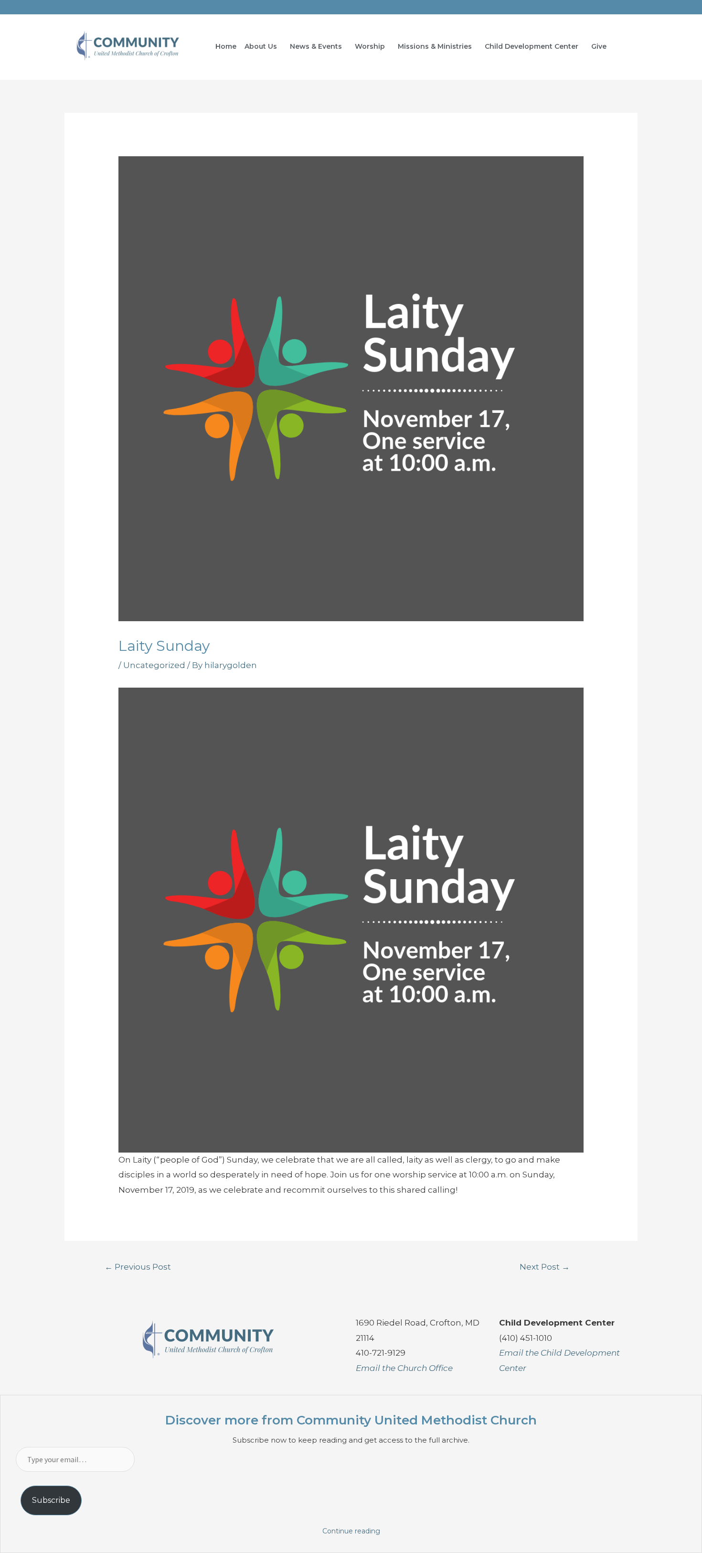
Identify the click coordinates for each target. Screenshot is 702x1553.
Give (598, 46)
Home (225, 46)
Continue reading (351, 1531)
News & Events (316, 46)
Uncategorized (154, 665)
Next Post (545, 1267)
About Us (261, 46)
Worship (370, 46)
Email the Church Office (404, 1368)
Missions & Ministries (435, 46)
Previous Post (138, 1267)
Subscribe (51, 1500)
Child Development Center (531, 46)
